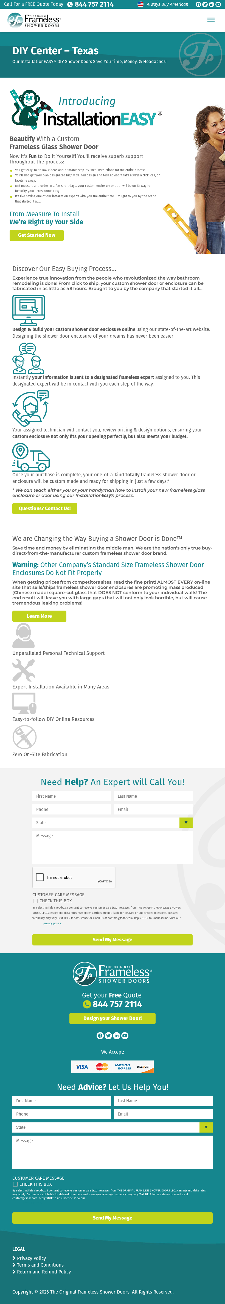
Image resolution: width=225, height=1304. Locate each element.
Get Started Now (36, 235)
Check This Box (56, 900)
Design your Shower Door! (112, 1018)
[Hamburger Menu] (211, 20)
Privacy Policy (31, 1258)
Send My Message (112, 940)
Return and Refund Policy (43, 1272)
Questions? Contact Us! (45, 508)
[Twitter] (205, 4)
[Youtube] (218, 4)
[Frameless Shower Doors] (112, 974)
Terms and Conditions (40, 1265)
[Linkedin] (211, 4)
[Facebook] (198, 4)
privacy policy (52, 923)
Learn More (39, 616)
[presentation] (74, 878)
